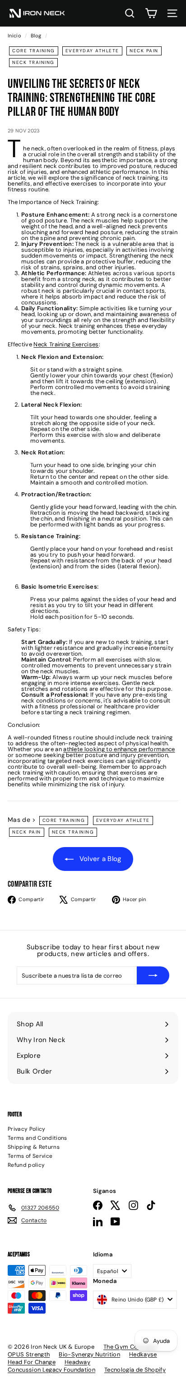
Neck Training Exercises (65, 344)
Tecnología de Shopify (135, 1369)
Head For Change (32, 1362)
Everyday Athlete (92, 51)
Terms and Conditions (37, 1138)
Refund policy (26, 1165)
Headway (77, 1362)
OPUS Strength (29, 1354)
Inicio (15, 35)
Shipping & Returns (34, 1147)
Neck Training (33, 62)
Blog (36, 35)
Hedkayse (143, 1354)
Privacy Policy (27, 1129)
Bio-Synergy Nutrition (89, 1354)
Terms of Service (30, 1156)
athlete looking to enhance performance (119, 749)
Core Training (33, 51)
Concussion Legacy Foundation (51, 1369)
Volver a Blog (99, 858)
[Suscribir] (153, 975)
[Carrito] (151, 13)
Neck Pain (144, 51)
